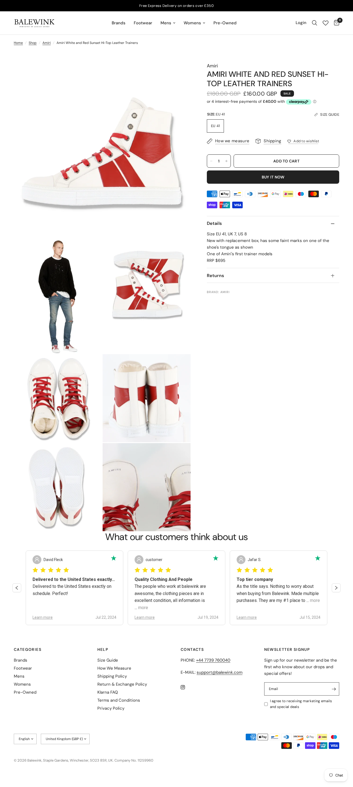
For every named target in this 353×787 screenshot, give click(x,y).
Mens (166, 23)
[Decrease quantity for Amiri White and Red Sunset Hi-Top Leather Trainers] (211, 161)
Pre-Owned (225, 23)
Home (18, 43)
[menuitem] (119, 23)
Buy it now (273, 177)
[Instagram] (187, 687)
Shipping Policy (112, 676)
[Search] (314, 23)
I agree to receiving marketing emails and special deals (301, 704)
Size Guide (107, 660)
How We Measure (114, 668)
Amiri (46, 43)
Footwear (143, 23)
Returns (215, 275)
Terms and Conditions (118, 700)
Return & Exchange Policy (122, 684)
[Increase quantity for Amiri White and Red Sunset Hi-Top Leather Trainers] (226, 161)
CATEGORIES (27, 649)
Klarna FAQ (107, 692)
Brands (118, 23)
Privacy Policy (110, 708)
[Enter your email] (333, 689)
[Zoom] (179, 74)
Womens (192, 23)
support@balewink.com (219, 672)
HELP (102, 649)
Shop (33, 43)
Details (214, 224)
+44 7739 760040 (213, 660)
